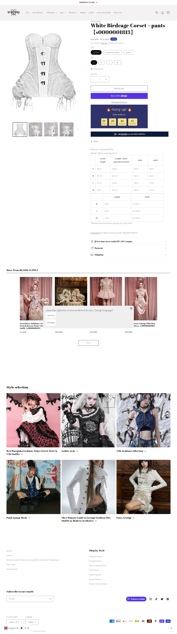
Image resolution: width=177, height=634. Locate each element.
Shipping (104, 43)
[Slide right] (77, 129)
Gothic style (68, 450)
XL (118, 62)
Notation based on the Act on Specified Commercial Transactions (32, 560)
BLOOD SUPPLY (96, 21)
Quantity (94, 74)
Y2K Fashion (94, 570)
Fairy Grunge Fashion (97, 565)
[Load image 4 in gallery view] (66, 129)
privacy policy (12, 569)
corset (96, 52)
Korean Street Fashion (98, 584)
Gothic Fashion (95, 575)
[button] (51, 12)
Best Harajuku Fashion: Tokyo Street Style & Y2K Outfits (31, 452)
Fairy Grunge (124, 517)
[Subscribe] (50, 599)
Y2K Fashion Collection (129, 450)
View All (88, 343)
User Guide (11, 564)
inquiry (9, 555)
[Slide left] (9, 129)
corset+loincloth (112, 52)
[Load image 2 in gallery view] (35, 129)
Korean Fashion (95, 579)
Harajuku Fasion (95, 556)
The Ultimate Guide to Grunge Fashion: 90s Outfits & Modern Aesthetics (86, 519)
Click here (95, 232)
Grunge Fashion (95, 561)
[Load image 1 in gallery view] (20, 129)
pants (128, 52)
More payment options (119, 102)
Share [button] (96, 141)
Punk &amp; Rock (16, 517)
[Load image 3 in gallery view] (51, 129)
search (9, 551)
